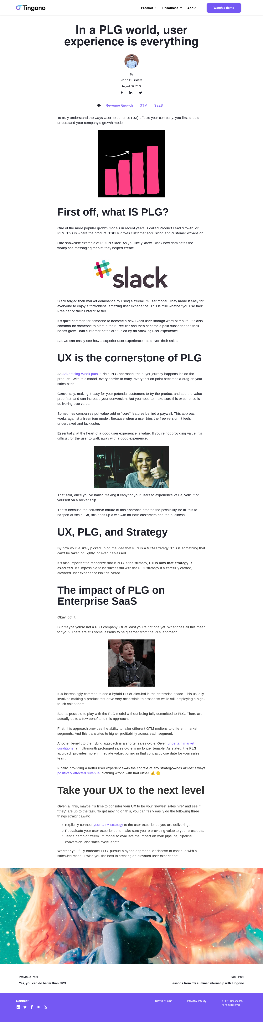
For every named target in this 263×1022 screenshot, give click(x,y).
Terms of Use (164, 1001)
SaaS (158, 105)
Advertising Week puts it (81, 374)
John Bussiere (131, 80)
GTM (143, 105)
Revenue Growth (119, 105)
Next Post (237, 976)
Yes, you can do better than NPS (42, 983)
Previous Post (28, 976)
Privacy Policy (196, 1001)
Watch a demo (224, 7)
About (191, 8)
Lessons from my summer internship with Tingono (207, 983)
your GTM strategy (108, 825)
